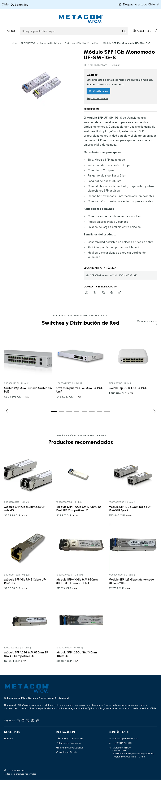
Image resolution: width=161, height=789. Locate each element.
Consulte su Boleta (66, 752)
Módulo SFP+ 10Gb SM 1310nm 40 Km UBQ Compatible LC (78, 508)
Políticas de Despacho (68, 743)
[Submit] (123, 31)
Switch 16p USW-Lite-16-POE (128, 388)
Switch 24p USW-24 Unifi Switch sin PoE (28, 389)
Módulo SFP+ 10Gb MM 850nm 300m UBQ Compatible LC (77, 581)
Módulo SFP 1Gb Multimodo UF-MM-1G (25, 508)
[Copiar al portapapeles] (120, 293)
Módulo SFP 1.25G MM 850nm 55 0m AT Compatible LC (26, 654)
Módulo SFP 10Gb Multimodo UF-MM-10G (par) (130, 508)
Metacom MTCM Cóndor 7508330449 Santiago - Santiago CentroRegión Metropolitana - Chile (133, 752)
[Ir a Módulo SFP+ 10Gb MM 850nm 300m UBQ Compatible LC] (80, 547)
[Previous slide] (7, 411)
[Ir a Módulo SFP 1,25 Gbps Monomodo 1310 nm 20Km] (133, 547)
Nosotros (8, 738)
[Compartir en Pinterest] (111, 293)
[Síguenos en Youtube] (32, 720)
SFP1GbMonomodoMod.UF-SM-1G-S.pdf (113, 275)
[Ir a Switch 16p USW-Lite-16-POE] (133, 356)
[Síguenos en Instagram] (18, 720)
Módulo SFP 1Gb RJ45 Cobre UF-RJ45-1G (25, 581)
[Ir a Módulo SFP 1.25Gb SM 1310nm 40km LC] (80, 620)
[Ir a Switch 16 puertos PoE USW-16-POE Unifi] (80, 356)
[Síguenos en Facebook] (23, 720)
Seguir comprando (97, 98)
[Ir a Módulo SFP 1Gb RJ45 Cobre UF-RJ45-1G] (28, 547)
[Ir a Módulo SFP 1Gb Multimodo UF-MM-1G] (28, 475)
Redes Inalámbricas (50, 43)
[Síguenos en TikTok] (37, 720)
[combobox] (73, 31)
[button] (53, 411)
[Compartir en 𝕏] (95, 293)
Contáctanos (100, 91)
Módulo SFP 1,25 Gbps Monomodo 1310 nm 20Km (131, 581)
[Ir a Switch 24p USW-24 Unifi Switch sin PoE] (28, 356)
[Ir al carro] (156, 31)
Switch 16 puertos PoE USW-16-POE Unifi (79, 389)
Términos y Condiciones (69, 738)
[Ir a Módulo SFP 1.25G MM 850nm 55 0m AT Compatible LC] (28, 620)
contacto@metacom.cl (125, 738)
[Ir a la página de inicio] (80, 19)
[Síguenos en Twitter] (27, 720)
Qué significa (12, 4)
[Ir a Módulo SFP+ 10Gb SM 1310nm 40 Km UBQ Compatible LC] (80, 475)
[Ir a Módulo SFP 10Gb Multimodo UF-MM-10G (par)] (133, 475)
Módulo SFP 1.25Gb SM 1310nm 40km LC (76, 654)
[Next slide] (154, 411)
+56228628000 (122, 743)
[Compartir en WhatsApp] (103, 293)
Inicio (14, 43)
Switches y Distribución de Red (82, 43)
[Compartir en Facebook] (87, 293)
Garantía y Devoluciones (69, 747)
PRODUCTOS (28, 43)
